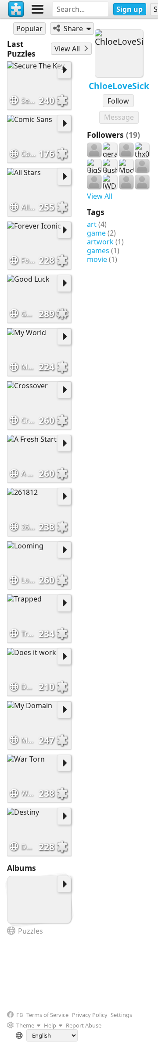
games (98, 250)
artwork (100, 242)
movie (97, 259)
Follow (118, 101)
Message (119, 117)
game (96, 233)
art (92, 224)
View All (99, 196)
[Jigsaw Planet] (16, 9)
